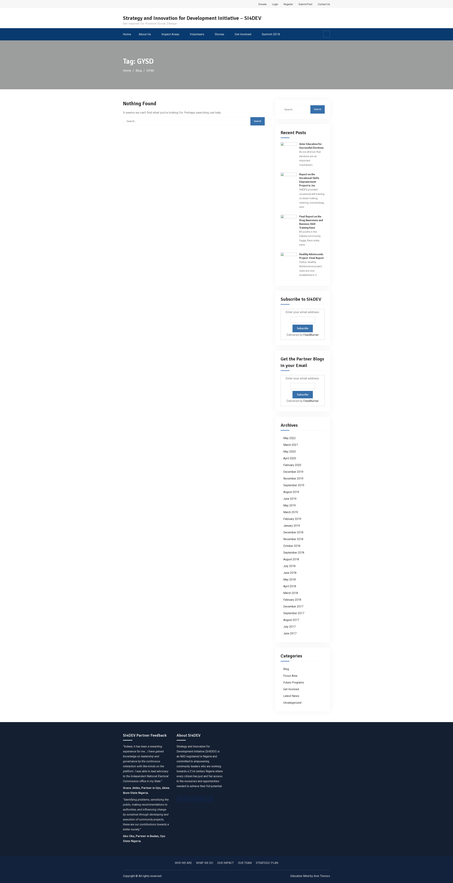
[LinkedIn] (202, 799)
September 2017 (293, 613)
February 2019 (292, 519)
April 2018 (289, 586)
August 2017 (291, 620)
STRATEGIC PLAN (267, 863)
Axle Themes (322, 876)
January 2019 (291, 525)
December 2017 (293, 606)
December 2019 (293, 471)
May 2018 (289, 579)
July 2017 (289, 626)
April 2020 (289, 458)
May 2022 (289, 438)
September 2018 (293, 552)
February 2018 (292, 599)
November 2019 (293, 478)
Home (127, 34)
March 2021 (290, 445)
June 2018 (289, 572)
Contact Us (324, 4)
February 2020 (292, 465)
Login (275, 4)
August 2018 (291, 559)
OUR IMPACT (225, 863)
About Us (145, 34)
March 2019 (290, 512)
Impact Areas (170, 34)
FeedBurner (311, 335)
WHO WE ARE (183, 863)
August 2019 (291, 492)
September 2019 (293, 485)
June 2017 (289, 633)
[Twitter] (187, 799)
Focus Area (290, 675)
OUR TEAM (245, 863)
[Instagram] (195, 799)
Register (288, 4)
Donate (263, 4)
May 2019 (289, 505)
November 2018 (293, 539)
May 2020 (289, 451)
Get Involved (243, 34)
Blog (286, 669)
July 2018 (289, 566)
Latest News (291, 696)
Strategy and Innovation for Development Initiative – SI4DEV (192, 18)
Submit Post (305, 4)
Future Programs (293, 682)
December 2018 (293, 532)
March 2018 (290, 593)
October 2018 (291, 546)
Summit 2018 (271, 34)
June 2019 (289, 498)
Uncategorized (292, 702)
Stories (219, 34)
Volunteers (197, 34)
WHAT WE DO (204, 863)
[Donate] (210, 799)
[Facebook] (180, 799)
